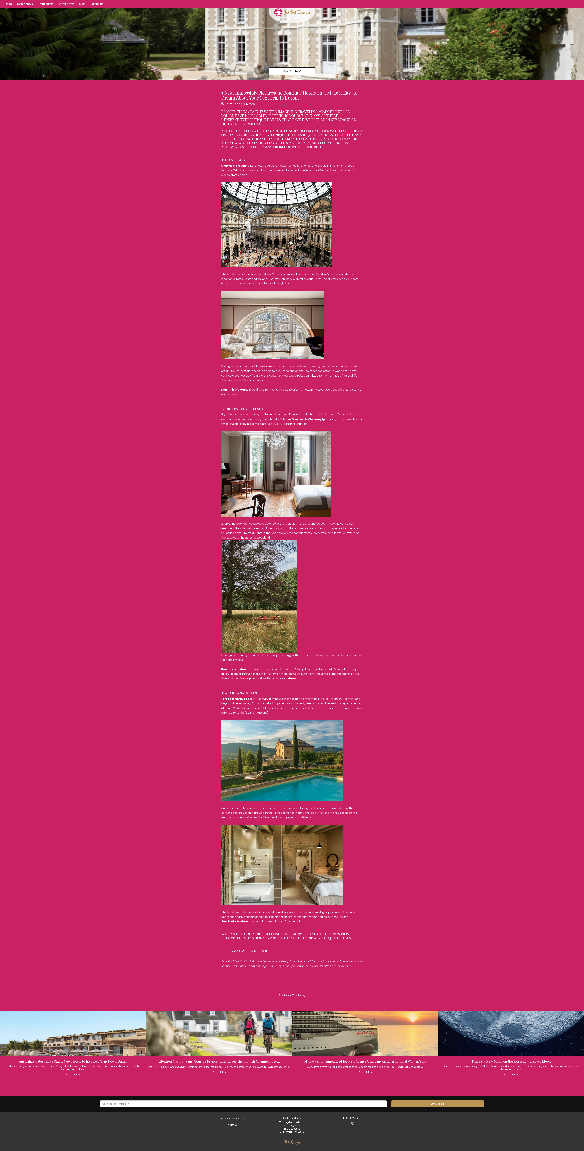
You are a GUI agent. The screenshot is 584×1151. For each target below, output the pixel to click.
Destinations (45, 4)
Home (8, 4)
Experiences (25, 4)
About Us (233, 1124)
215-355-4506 (293, 1125)
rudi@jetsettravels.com (293, 1122)
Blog (82, 4)
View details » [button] (73, 1074)
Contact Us (96, 4)
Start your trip (437, 1104)
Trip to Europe (292, 71)
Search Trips (66, 4)
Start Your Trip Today (292, 995)
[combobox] (243, 1103)
